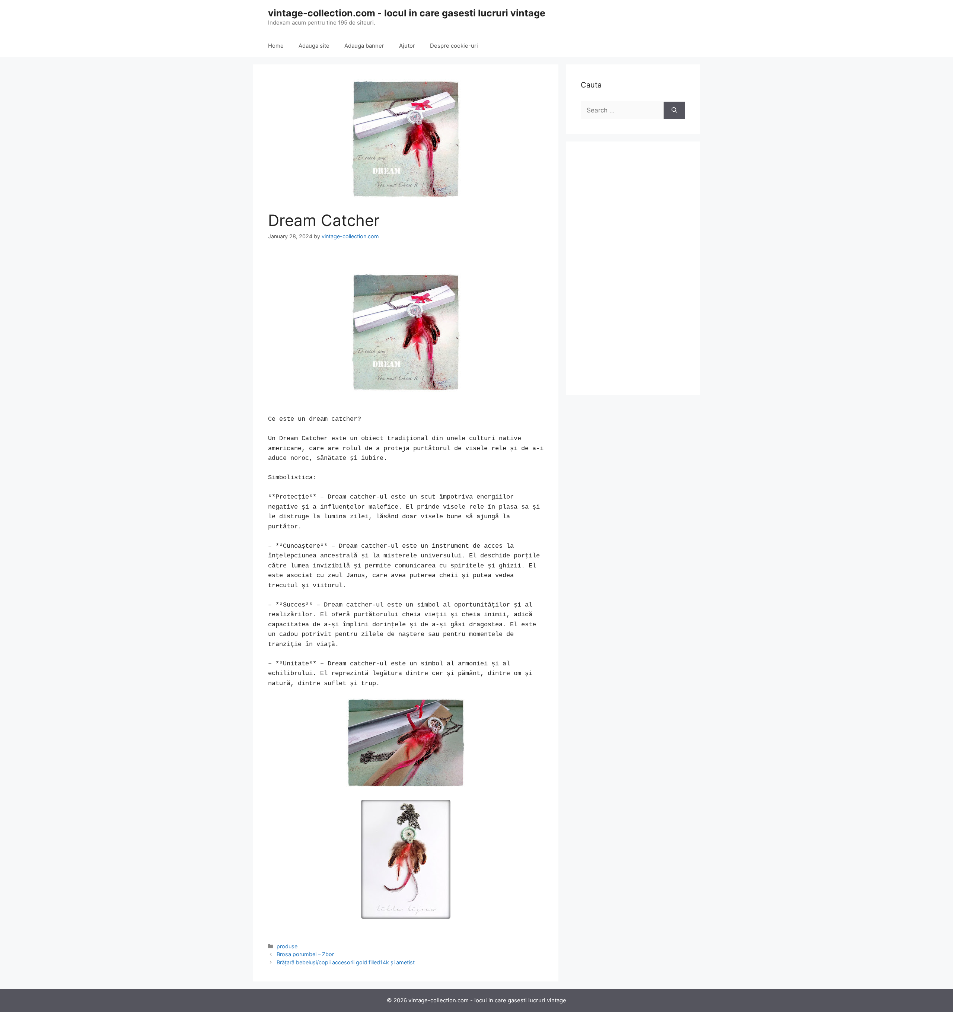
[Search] (674, 111)
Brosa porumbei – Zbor (305, 954)
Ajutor (407, 45)
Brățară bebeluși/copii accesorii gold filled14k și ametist (346, 962)
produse (287, 946)
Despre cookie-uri (454, 45)
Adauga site (314, 45)
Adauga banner (364, 45)
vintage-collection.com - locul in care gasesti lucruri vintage (406, 13)
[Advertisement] (633, 268)
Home (276, 45)
